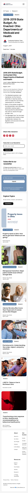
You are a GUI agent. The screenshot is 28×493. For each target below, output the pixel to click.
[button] (23, 4)
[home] (9, 4)
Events (23, 438)
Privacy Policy (6, 479)
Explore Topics (15, 463)
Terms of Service (14, 479)
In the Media (17, 446)
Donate (23, 440)
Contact (16, 449)
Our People (16, 441)
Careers (16, 444)
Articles (16, 469)
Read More (8, 203)
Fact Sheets (16, 466)
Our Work (16, 439)
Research (16, 472)
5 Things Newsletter (16, 475)
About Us (16, 436)
